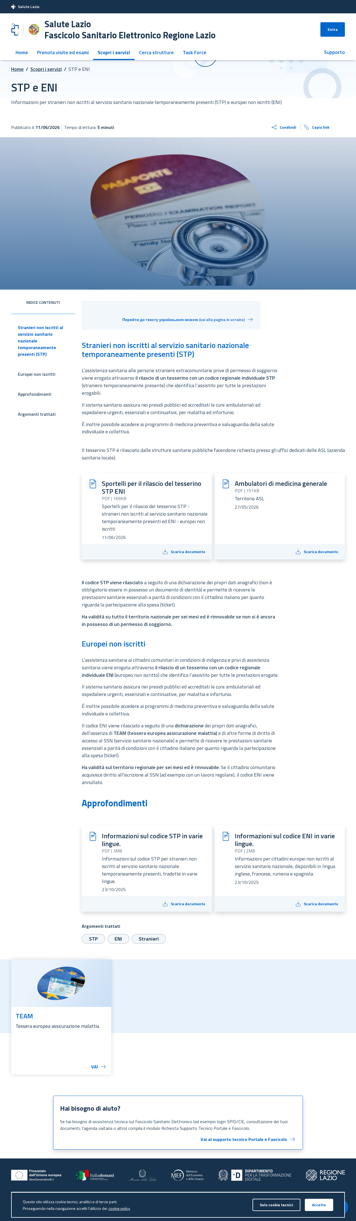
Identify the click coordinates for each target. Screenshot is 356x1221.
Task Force (194, 52)
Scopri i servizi (114, 52)
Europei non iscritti (36, 374)
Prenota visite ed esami (63, 52)
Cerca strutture (156, 52)
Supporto (334, 52)
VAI (94, 1066)
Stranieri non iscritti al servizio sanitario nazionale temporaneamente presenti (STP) (40, 340)
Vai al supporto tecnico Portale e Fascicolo (244, 1139)
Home (22, 52)
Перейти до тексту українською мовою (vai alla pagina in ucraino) (183, 319)
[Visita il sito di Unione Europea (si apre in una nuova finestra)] (36, 1175)
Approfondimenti (34, 394)
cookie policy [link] (119, 1208)
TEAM (24, 1016)
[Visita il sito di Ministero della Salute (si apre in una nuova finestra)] (142, 1175)
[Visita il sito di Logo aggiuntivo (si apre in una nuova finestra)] (325, 1175)
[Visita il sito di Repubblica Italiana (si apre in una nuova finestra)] (95, 1175)
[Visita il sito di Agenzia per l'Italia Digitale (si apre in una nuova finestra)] (254, 1175)
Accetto (319, 1205)
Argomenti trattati (37, 414)
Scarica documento (188, 551)
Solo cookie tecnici (276, 1205)
